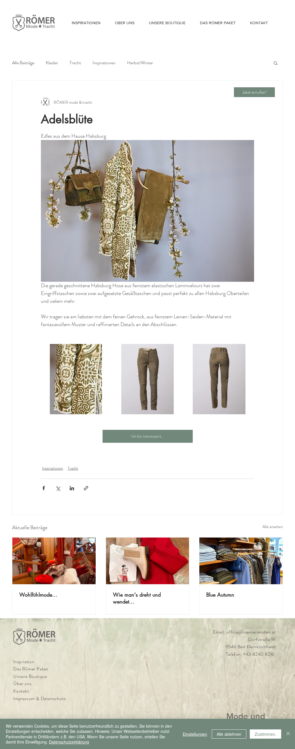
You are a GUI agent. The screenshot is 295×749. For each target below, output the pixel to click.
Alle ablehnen (229, 734)
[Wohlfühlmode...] (54, 561)
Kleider (52, 63)
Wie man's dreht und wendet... (137, 598)
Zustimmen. (265, 734)
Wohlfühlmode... (38, 594)
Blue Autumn (220, 594)
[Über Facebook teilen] (43, 488)
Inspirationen (104, 63)
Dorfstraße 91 (262, 639)
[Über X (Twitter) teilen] (57, 488)
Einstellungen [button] (195, 734)
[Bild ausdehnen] (76, 379)
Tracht (75, 63)
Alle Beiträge (23, 63)
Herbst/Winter (140, 63)
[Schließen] (288, 733)
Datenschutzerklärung (69, 742)
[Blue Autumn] (241, 561)
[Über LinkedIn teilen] (72, 488)
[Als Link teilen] (86, 488)
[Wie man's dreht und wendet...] (147, 561)
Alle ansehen (272, 526)
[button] (275, 62)
